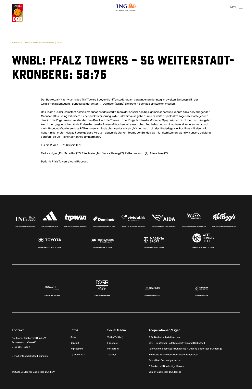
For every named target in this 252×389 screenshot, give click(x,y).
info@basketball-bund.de (34, 356)
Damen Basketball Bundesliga (164, 372)
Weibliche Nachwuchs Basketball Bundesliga (173, 354)
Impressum (76, 348)
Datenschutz (77, 354)
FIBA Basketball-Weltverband (164, 337)
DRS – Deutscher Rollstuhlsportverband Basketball (176, 343)
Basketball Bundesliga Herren (164, 360)
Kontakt (74, 343)
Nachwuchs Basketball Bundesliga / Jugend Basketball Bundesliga (185, 348)
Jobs (73, 337)
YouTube (112, 354)
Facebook (112, 343)
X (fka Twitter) (115, 337)
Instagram (113, 348)
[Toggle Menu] (236, 7)
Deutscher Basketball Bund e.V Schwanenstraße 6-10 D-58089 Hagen (29, 342)
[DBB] (17, 13)
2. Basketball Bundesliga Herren (166, 366)
